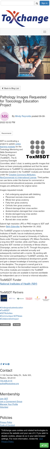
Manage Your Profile (9, 404)
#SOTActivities (6, 313)
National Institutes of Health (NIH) (18, 283)
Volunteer (4, 407)
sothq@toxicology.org (9, 383)
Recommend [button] (6, 133)
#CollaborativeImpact (9, 318)
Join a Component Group (11, 401)
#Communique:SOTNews (11, 316)
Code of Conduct (7, 425)
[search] (37, 3)
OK (45, 445)
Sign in (45, 3)
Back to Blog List (11, 88)
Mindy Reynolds (23, 116)
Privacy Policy (6, 422)
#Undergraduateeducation (11, 307)
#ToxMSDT (5, 310)
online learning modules (10, 145)
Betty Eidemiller (13, 226)
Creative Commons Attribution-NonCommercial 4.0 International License (18, 176)
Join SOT (4, 398)
